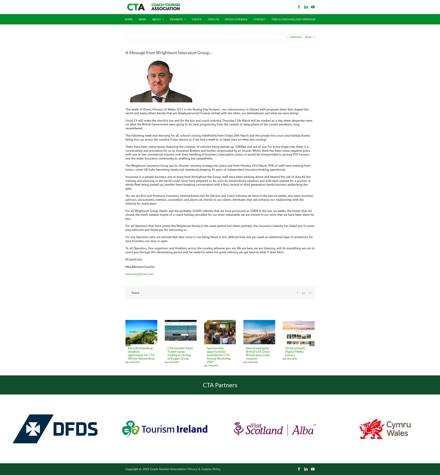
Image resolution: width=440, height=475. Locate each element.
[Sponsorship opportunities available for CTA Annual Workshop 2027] (220, 322)
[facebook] (299, 7)
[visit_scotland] (275, 396)
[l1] (152, 5)
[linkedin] (306, 7)
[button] (128, 343)
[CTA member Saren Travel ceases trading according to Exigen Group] (181, 322)
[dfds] (55, 396)
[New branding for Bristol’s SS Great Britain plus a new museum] (259, 322)
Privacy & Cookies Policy (204, 469)
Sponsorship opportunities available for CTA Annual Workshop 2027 (219, 355)
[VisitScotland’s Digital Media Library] (299, 322)
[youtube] (313, 7)
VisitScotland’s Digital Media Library (295, 351)
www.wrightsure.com (139, 274)
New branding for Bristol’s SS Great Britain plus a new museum (258, 353)
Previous (296, 37)
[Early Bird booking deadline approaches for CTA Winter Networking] (141, 322)
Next (308, 37)
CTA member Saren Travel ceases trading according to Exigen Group (180, 353)
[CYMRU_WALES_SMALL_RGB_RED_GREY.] (385, 420)
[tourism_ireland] (165, 396)
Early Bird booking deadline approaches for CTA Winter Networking (141, 353)
